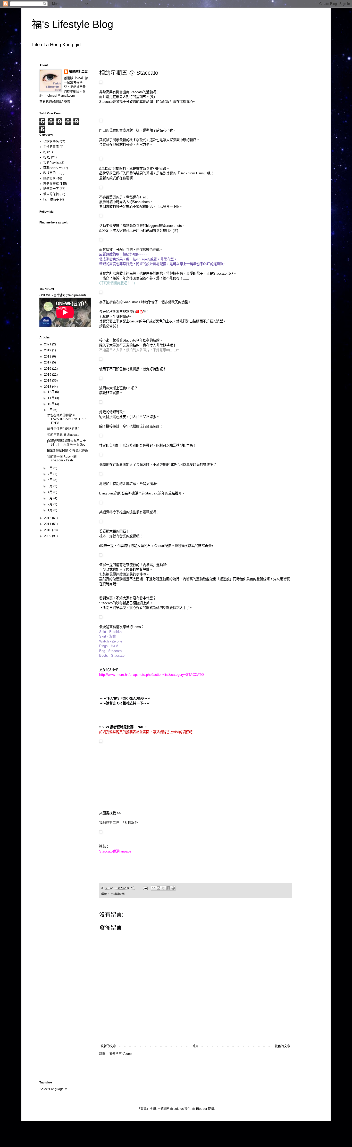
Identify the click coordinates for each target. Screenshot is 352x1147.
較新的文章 (108, 1046)
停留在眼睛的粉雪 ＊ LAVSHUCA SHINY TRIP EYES (66, 419)
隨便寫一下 (51, 189)
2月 (50, 504)
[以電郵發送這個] (153, 888)
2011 (48, 524)
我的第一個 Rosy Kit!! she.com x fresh (62, 458)
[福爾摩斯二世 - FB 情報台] (100, 832)
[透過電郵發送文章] (145, 887)
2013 (48, 387)
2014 (48, 380)
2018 (48, 356)
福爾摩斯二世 (78, 71)
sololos (179, 1109)
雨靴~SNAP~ (52, 168)
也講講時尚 (118, 894)
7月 (50, 474)
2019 (48, 350)
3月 (50, 498)
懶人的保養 (51, 194)
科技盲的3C (51, 173)
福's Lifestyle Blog (72, 24)
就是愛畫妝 (51, 183)
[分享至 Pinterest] (173, 888)
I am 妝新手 (51, 199)
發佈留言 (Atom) (120, 1054)
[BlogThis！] (158, 888)
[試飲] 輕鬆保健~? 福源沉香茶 (67, 450)
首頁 (195, 1046)
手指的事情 (51, 147)
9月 (50, 410)
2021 (48, 344)
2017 (48, 362)
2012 (48, 518)
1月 (50, 510)
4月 (50, 492)
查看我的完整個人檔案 (54, 101)
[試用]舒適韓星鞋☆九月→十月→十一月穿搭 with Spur (67, 442)
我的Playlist (51, 163)
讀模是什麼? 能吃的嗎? (63, 429)
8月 (50, 468)
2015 (48, 374)
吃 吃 (46, 157)
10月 (51, 404)
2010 (48, 530)
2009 (48, 536)
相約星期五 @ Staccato (63, 435)
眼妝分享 (49, 178)
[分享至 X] (163, 888)
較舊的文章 (282, 1046)
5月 (50, 486)
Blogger (201, 1109)
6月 (50, 480)
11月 (51, 398)
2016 (48, 368)
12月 (51, 392)
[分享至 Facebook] (168, 888)
